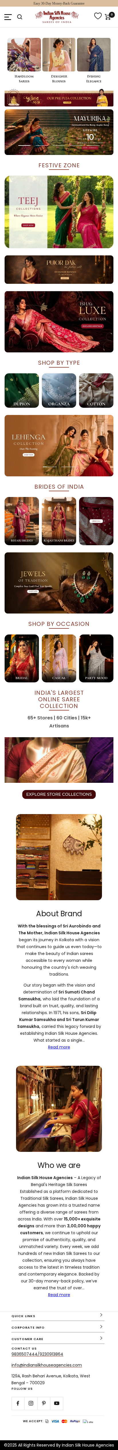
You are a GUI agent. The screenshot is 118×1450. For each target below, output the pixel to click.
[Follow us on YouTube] (56, 1403)
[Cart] (108, 17)
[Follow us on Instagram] (30, 1403)
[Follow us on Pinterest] (43, 1403)
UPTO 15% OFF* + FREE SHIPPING (59, 3)
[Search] (19, 17)
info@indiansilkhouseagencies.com (46, 1365)
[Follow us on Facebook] (17, 1403)
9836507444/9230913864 (37, 1354)
